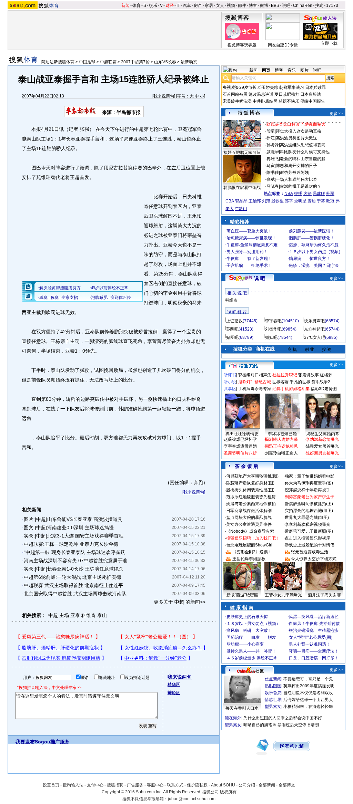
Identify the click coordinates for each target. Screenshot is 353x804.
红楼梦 (326, 375)
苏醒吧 (232, 329)
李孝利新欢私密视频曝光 (307, 524)
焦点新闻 (273, 679)
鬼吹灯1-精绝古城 (254, 381)
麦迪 (311, 201)
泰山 (102, 615)
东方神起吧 (314, 329)
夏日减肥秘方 (286, 94)
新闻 (125, 5)
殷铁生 (277, 201)
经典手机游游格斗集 (291, 388)
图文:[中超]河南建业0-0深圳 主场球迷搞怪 (69, 527)
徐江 (270, 138)
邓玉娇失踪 (268, 87)
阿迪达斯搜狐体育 (57, 62)
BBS (275, 5)
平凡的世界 (300, 381)
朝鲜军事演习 (291, 87)
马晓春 (272, 186)
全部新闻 (267, 785)
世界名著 (280, 381)
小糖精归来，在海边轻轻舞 (308, 706)
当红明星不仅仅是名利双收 (308, 692)
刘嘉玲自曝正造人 (281, 453)
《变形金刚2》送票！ (252, 552)
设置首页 (51, 785)
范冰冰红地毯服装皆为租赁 (251, 496)
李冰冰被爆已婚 (282, 433)
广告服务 (135, 785)
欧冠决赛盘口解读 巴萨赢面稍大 (295, 124)
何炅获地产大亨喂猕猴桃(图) (252, 476)
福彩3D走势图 (324, 388)
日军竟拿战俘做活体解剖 (249, 510)
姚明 (298, 193)
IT (178, 5)
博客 (253, 5)
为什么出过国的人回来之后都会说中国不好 (282, 718)
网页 (266, 70)
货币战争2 (320, 381)
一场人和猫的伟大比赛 (296, 179)
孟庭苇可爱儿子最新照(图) (309, 531)
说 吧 (259, 278)
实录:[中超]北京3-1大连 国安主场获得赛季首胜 (73, 536)
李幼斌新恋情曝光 (322, 439)
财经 (169, 5)
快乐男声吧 (314, 321)
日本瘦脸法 (310, 94)
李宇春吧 (273, 321)
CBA (229, 201)
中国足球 (87, 62)
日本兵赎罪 (315, 87)
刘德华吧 (273, 329)
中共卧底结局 (265, 101)
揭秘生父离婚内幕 (322, 433)
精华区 (174, 684)
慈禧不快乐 (289, 101)
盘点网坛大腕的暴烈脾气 (249, 517)
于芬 (321, 201)
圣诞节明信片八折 (240, 453)
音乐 (292, 70)
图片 (304, 70)
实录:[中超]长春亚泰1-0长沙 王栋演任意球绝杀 (73, 569)
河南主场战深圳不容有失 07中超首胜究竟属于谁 (75, 560)
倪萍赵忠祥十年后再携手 (307, 490)
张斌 (270, 179)
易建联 (319, 193)
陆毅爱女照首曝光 (322, 446)
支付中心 (95, 785)
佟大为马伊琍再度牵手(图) (309, 483)
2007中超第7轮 (135, 62)
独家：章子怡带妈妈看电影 (309, 476)
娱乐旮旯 (273, 692)
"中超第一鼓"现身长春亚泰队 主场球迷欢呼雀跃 (74, 552)
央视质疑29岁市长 (239, 87)
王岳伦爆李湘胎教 (248, 558)
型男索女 (273, 706)
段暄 (270, 131)
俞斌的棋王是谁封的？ (300, 186)
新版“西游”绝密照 (242, 595)
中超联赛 (108, 62)
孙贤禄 (272, 145)
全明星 (300, 201)
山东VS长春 (165, 62)
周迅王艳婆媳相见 (281, 446)
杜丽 (330, 193)
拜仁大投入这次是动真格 (298, 131)
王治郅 (255, 201)
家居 (209, 5)
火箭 (307, 193)
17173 (332, 5)
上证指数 (234, 321)
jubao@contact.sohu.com (191, 798)
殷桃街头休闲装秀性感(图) (250, 490)
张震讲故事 (308, 375)
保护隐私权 (197, 785)
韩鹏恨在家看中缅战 (242, 187)
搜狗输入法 (73, 785)
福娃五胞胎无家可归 (242, 152)
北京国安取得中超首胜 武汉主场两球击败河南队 (75, 593)
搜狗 (319, 5)
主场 (64, 615)
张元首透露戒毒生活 (309, 552)
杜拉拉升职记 (284, 375)
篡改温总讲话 (261, 94)
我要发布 (25, 741)
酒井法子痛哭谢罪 (324, 595)
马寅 (270, 165)
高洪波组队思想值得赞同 (302, 145)
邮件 (242, 5)
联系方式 (175, 785)
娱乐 (153, 5)
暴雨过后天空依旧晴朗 (298, 724)
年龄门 (241, 208)
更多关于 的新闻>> (179, 602)
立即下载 (329, 43)
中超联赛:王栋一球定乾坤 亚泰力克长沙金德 (71, 544)
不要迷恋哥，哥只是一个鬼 (308, 679)
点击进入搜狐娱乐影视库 (307, 538)
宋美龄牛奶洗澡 (237, 101)
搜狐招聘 (115, 785)
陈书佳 (272, 172)
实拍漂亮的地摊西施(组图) (309, 510)
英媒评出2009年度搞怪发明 (308, 685)
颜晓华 (272, 151)
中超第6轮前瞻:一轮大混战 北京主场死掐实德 (72, 577)
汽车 (187, 5)
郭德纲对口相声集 (254, 375)
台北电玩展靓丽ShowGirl (249, 545)
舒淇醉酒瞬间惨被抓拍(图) (309, 503)
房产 (198, 5)
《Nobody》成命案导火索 (250, 531)
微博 (264, 5)
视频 (231, 5)
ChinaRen (302, 5)
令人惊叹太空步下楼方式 (313, 558)
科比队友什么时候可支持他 (305, 151)
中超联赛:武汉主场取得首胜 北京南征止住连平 (73, 585)
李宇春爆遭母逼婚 (240, 446)
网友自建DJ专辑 (283, 45)
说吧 (286, 5)
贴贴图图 (273, 685)
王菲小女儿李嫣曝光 (283, 595)
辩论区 (174, 692)
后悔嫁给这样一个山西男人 (308, 699)
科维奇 (88, 615)
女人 (220, 5)
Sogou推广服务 (52, 741)
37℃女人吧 (314, 337)
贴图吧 (232, 337)
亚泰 (75, 615)
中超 (53, 615)
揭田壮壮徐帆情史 (242, 433)
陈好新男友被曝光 (322, 453)
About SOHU (223, 785)
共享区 (230, 388)
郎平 (289, 201)
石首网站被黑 (235, 94)
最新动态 (189, 62)
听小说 (230, 381)
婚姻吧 (271, 337)
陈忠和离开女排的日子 (296, 165)
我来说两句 (163, 96)
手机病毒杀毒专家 (254, 388)
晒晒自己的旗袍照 (259, 724)
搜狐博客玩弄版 (242, 45)
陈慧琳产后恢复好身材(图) (250, 483)
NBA (288, 193)
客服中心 (155, 785)
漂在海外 (233, 718)
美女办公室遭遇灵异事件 (249, 524)
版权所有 (228, 792)
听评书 (230, 375)
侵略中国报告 (312, 101)
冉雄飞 (272, 158)
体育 (136, 5)
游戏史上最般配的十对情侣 (309, 545)
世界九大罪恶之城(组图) (307, 517)
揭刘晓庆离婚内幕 (281, 439)
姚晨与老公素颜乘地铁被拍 (251, 503)
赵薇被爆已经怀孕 (240, 439)
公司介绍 (247, 785)
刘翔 (266, 201)
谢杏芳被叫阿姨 (294, 172)
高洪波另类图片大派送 (296, 138)
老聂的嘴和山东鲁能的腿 (302, 158)
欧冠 (330, 201)
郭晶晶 (241, 201)
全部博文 (287, 785)
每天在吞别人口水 (242, 708)
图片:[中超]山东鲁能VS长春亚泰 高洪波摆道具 (73, 519)
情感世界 (273, 699)
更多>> (336, 113)
